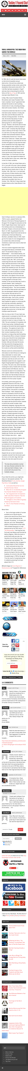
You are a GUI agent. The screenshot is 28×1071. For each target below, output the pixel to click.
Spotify (18, 481)
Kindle (12, 915)
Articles (4, 677)
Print (7, 915)
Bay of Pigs (13, 93)
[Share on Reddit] (13, 645)
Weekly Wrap (15, 673)
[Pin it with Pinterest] (17, 645)
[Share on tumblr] (13, 649)
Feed (9, 483)
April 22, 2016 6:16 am (17, 812)
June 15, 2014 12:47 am (15, 707)
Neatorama (8, 1055)
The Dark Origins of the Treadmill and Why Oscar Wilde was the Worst (16, 972)
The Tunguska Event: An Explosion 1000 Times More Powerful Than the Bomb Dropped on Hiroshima (14, 496)
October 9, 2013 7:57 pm (13, 688)
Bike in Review (9, 1052)
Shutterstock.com (7, 568)
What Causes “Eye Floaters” (16, 1033)
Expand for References (19, 568)
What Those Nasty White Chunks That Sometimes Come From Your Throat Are (17, 987)
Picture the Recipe (10, 1057)
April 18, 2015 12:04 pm (17, 751)
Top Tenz (7, 1061)
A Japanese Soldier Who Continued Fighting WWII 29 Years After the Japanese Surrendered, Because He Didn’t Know (13, 1026)
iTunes (13, 481)
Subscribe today (6, 855)
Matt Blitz (13, 55)
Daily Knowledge (19, 671)
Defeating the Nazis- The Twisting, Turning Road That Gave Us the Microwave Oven (17, 942)
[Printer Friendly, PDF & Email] (24, 641)
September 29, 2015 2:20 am (15, 774)
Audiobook (22, 915)
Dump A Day (8, 1054)
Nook (16, 915)
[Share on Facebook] (13, 641)
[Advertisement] (14, 32)
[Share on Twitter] (17, 641)
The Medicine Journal (11, 1059)
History (20, 677)
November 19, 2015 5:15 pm (9, 793)
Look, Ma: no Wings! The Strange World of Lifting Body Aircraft (17, 957)
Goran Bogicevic (16, 566)
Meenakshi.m (6, 791)
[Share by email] (17, 649)
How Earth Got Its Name (15, 1015)
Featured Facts (12, 677)
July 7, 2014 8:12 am (13, 727)
